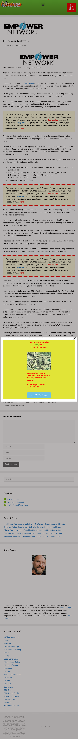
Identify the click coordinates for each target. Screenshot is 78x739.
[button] (74, 338)
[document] (39, 369)
